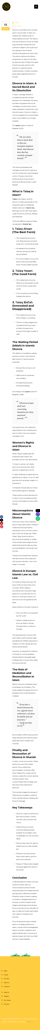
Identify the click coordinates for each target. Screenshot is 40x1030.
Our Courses (7, 1000)
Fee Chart (6, 978)
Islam (17, 22)
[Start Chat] (38, 514)
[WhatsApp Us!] (38, 518)
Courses (6, 975)
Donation (6, 996)
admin (19, 26)
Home (5, 971)
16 (5, 24)
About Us (6, 982)
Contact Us (7, 986)
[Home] (6, 7)
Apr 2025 (5, 29)
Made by (26, 1021)
